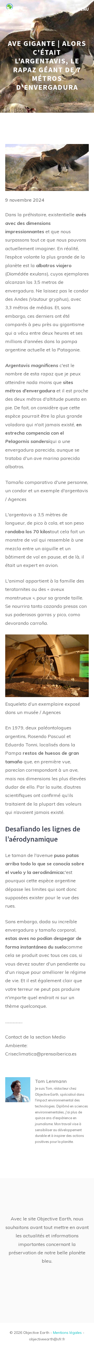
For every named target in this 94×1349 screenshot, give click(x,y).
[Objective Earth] (9, 9)
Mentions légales (67, 1332)
